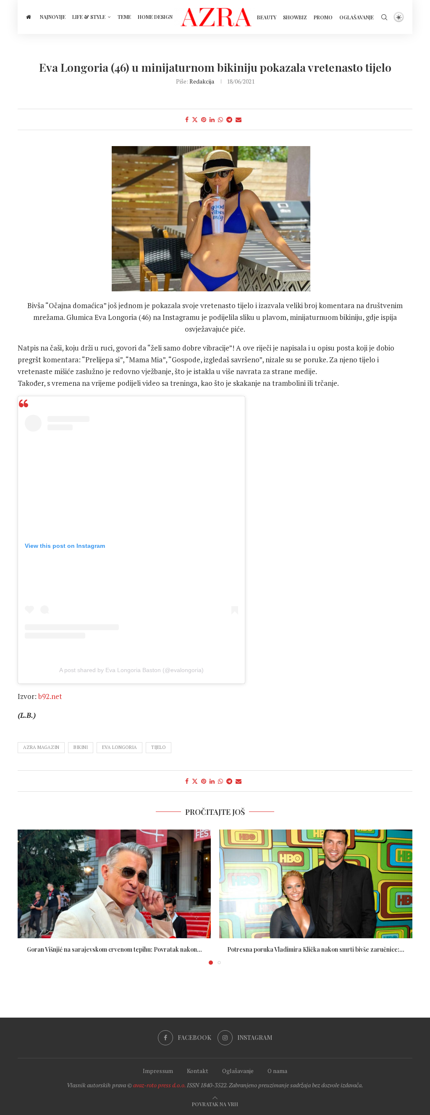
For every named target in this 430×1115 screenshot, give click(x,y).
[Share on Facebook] (187, 119)
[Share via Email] (238, 119)
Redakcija (201, 81)
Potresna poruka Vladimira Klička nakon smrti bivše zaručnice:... (315, 949)
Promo (323, 17)
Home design (155, 16)
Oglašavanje (356, 17)
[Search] (384, 17)
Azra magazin (41, 747)
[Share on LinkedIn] (212, 119)
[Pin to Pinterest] (203, 119)
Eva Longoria (119, 747)
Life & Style (88, 16)
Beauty (266, 17)
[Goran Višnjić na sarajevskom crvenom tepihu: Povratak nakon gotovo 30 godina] (114, 884)
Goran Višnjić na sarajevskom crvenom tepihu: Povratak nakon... (114, 949)
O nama (277, 1071)
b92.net (50, 696)
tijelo (158, 747)
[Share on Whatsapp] (220, 119)
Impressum (158, 1071)
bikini (80, 747)
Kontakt (197, 1071)
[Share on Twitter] (195, 119)
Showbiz (295, 17)
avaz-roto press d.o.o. (159, 1085)
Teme (124, 16)
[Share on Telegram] (229, 119)
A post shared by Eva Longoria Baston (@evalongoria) (131, 670)
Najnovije (53, 16)
